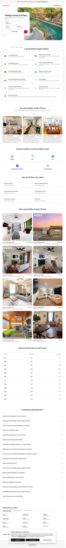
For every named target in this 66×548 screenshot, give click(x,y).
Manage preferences (47, 540)
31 (6, 50)
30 (21, 47)
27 (14, 47)
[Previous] (30, 114)
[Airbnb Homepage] (6, 5)
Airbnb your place (57, 5)
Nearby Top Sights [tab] (28, 510)
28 (16, 47)
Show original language (43, 1)
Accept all (18, 540)
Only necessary (32, 540)
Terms (34, 545)
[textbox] (10, 28)
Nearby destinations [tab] (7, 510)
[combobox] (16, 23)
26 (11, 47)
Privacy (30, 545)
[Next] (35, 114)
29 (19, 47)
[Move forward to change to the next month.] (21, 31)
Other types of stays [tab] (17, 510)
